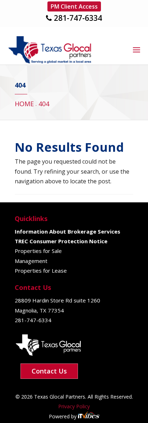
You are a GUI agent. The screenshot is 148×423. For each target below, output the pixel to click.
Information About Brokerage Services (67, 231)
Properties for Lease (41, 270)
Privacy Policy (74, 406)
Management (31, 260)
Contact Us (49, 371)
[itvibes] (89, 416)
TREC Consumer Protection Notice (61, 241)
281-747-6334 (78, 18)
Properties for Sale (38, 250)
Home (24, 103)
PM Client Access (74, 6)
